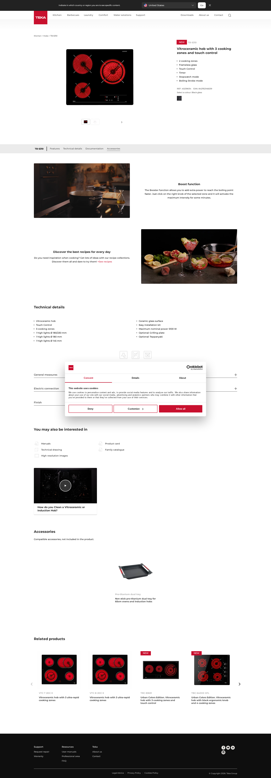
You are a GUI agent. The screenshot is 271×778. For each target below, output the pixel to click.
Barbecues (73, 15)
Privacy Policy (134, 773)
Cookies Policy (151, 773)
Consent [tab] (88, 378)
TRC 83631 (146, 693)
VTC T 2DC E (46, 693)
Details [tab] (135, 378)
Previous (31, 684)
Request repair (41, 751)
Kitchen (57, 15)
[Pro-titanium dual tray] (135, 571)
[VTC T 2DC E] (59, 670)
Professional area (71, 756)
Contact (218, 15)
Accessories (113, 148)
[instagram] (223, 752)
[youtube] (228, 748)
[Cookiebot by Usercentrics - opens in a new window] (189, 367)
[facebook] (223, 748)
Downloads (187, 15)
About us (204, 15)
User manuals (69, 751)
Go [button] (201, 5)
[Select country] (235, 15)
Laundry (88, 15)
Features (55, 148)
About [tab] (182, 378)
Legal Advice (118, 773)
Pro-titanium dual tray (128, 594)
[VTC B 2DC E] (110, 670)
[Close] (209, 5)
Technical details (72, 148)
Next (122, 122)
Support (140, 15)
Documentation (94, 148)
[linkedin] (233, 748)
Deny (90, 408)
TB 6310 (39, 148)
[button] (169, 5)
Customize (134, 408)
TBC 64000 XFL (200, 693)
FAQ (64, 761)
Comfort (103, 15)
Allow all (180, 408)
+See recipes (105, 261)
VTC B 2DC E (97, 693)
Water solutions (122, 15)
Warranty (38, 756)
